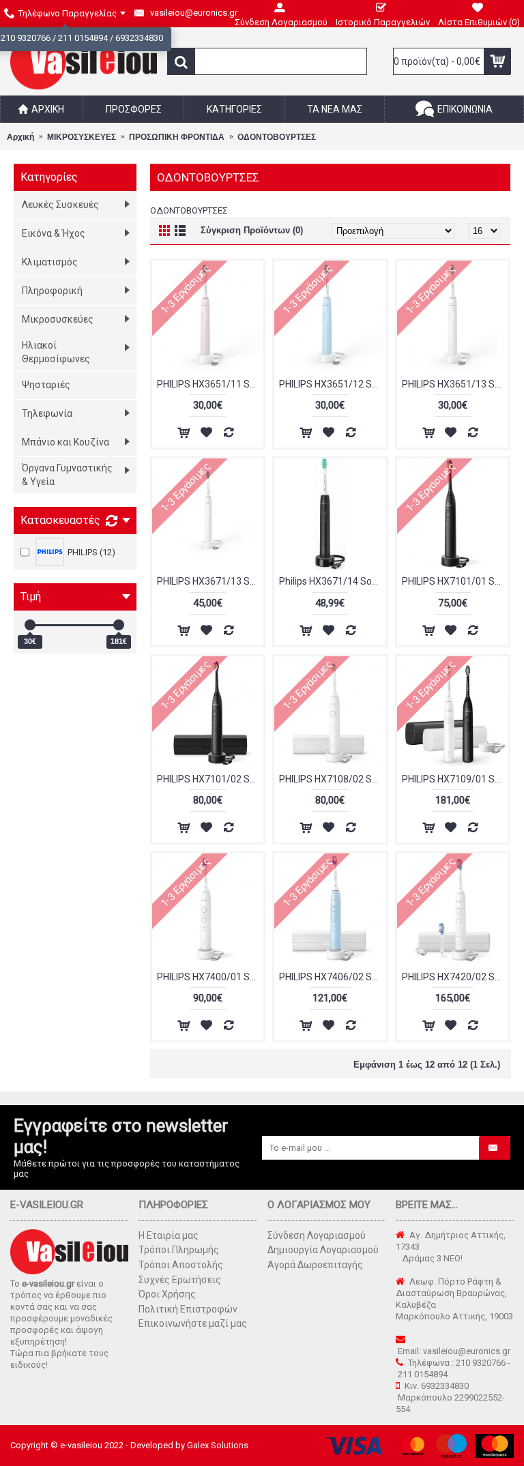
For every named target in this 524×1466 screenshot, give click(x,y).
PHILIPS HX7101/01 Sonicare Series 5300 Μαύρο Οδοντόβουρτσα (455, 581)
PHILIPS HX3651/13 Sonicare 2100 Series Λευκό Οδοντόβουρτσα (455, 384)
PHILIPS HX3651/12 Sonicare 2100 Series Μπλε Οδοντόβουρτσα (332, 384)
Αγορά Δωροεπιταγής (315, 1264)
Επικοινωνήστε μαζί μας (193, 1323)
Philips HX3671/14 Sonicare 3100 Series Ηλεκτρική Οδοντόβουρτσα (332, 581)
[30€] (30, 624)
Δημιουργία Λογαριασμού (323, 1249)
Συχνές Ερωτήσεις (180, 1279)
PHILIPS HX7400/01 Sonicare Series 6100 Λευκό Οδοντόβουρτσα (210, 976)
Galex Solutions (217, 1445)
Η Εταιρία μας (169, 1235)
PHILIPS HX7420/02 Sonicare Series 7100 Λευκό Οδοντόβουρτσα (455, 976)
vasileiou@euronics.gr (466, 1351)
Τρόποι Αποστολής (181, 1264)
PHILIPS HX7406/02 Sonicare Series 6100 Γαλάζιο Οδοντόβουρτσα (332, 976)
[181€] (118, 624)
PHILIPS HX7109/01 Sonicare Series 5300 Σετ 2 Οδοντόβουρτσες (455, 779)
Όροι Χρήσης (167, 1294)
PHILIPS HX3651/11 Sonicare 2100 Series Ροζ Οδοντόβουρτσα (210, 384)
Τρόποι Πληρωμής (179, 1249)
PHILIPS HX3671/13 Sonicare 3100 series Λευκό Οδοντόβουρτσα (210, 581)
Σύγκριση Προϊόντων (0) (252, 230)
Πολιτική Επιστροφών (188, 1309)
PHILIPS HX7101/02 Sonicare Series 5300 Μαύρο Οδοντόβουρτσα (210, 779)
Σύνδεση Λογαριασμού (316, 1235)
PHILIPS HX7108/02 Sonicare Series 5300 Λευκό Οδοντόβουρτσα (332, 779)
